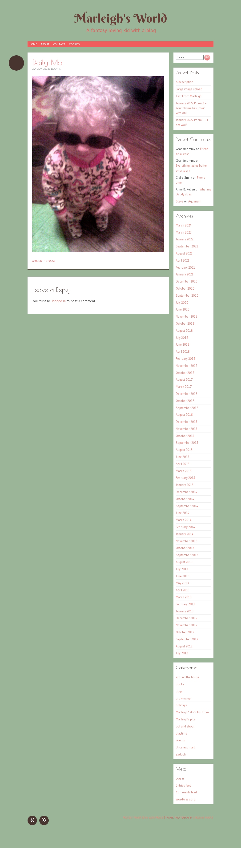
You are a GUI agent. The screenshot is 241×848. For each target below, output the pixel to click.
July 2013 (182, 569)
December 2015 (186, 422)
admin (57, 68)
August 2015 (184, 450)
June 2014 (182, 513)
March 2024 (184, 225)
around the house (43, 260)
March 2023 (184, 232)
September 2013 (187, 555)
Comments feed (186, 792)
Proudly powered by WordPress (143, 817)
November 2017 (186, 365)
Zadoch (181, 754)
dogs (179, 691)
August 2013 (184, 562)
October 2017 (185, 373)
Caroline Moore (203, 817)
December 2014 (186, 492)
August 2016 (184, 414)
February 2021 (185, 267)
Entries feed (183, 785)
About (45, 44)
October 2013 (185, 548)
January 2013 (184, 611)
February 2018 (185, 358)
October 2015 (185, 436)
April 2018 (183, 351)
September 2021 (187, 246)
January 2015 (184, 485)
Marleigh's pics (185, 719)
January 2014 (184, 534)
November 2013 (186, 541)
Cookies (74, 44)
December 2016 (186, 394)
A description (184, 82)
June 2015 (182, 457)
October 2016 (185, 401)
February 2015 (185, 478)
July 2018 (182, 337)
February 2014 (185, 527)
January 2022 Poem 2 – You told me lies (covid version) (191, 108)
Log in (180, 778)
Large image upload (189, 89)
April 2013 (182, 590)
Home (33, 44)
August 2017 (184, 379)
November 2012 (186, 625)
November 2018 (186, 316)
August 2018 (184, 330)
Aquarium (194, 201)
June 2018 (182, 344)
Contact (59, 44)
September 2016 (187, 408)
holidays (181, 705)
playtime (181, 733)
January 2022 (184, 239)
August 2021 (184, 253)
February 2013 (185, 604)
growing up (183, 698)
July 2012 (182, 653)
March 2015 (184, 471)
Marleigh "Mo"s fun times (192, 712)
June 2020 (182, 309)
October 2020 (185, 288)
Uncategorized (185, 747)
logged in (59, 301)
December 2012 (186, 618)
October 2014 (185, 499)
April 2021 (182, 260)
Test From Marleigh (188, 96)
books (180, 684)
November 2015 (186, 429)
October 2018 (185, 323)
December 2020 (186, 281)
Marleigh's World (120, 18)
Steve (179, 201)
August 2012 (184, 646)
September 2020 (187, 295)
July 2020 (182, 302)
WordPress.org (185, 799)
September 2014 (187, 506)
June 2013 (182, 576)
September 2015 (187, 442)
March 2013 (184, 597)
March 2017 (184, 386)
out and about (185, 726)
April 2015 (182, 464)
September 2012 (187, 639)
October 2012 (185, 632)
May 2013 (182, 583)
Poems (180, 740)
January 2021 (184, 274)
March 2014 (184, 520)
